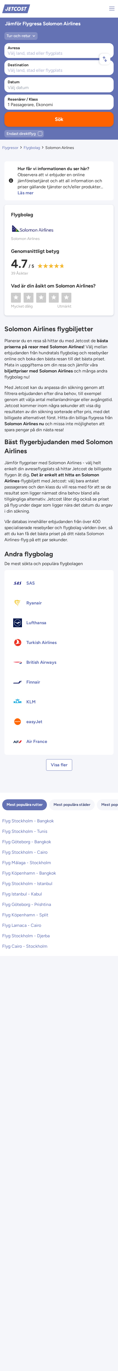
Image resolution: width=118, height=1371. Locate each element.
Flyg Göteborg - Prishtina (26, 904)
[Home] (16, 8)
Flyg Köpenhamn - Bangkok (29, 873)
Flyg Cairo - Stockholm (24, 946)
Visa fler (59, 764)
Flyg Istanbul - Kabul (22, 894)
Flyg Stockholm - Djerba (26, 935)
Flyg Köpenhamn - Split (25, 914)
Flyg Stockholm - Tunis (24, 831)
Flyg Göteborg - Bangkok (26, 841)
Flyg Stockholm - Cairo (24, 852)
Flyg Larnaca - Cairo (21, 925)
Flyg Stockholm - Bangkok (28, 820)
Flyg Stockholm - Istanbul (27, 883)
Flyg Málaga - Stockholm (26, 862)
